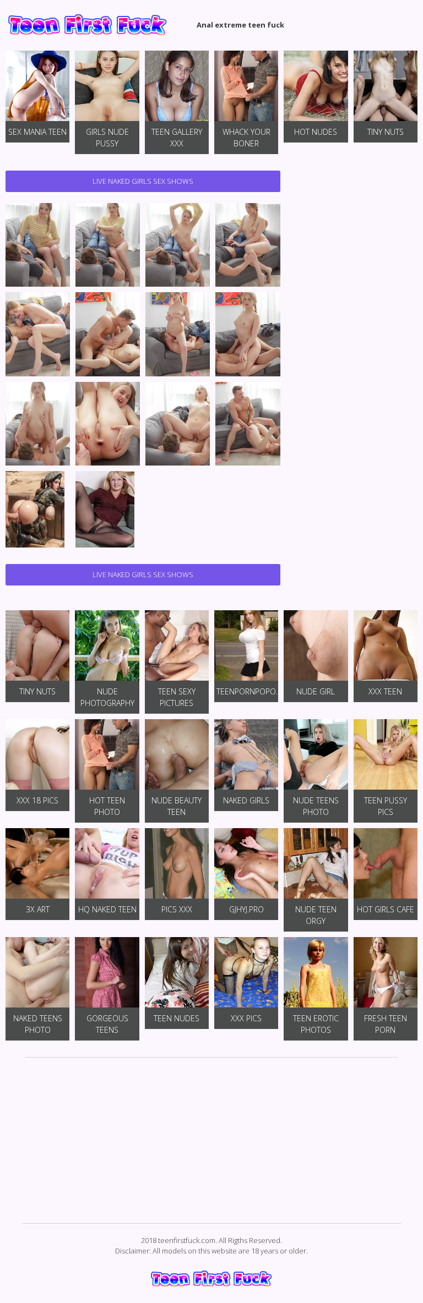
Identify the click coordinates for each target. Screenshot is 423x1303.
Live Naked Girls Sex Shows (143, 181)
